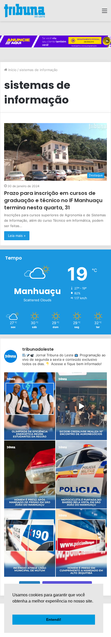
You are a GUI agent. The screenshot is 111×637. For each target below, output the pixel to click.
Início (12, 70)
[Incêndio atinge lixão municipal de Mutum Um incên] (29, 543)
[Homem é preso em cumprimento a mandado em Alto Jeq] (81, 543)
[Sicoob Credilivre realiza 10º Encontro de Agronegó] (81, 406)
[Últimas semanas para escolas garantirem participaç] (29, 406)
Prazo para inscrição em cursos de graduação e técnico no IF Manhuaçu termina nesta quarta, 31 (53, 200)
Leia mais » (17, 236)
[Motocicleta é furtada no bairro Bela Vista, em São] (81, 474)
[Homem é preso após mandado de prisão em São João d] (29, 474)
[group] (55, 41)
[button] (13, 607)
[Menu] (104, 12)
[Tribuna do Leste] (24, 11)
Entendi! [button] (53, 619)
